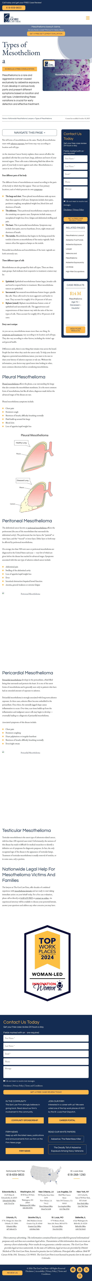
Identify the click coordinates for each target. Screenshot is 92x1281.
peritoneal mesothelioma (37, 527)
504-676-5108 (46, 1209)
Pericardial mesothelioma (11, 679)
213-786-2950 (64, 1209)
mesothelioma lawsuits (23, 891)
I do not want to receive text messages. (20, 1081)
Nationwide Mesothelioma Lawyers (21, 118)
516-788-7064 (83, 1206)
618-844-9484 (34, 1229)
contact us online (42, 898)
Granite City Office (34, 1226)
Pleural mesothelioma (10, 384)
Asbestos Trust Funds (74, 240)
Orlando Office (11, 1226)
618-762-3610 (80, 1229)
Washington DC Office (27, 1205)
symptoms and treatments (12, 334)
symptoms (38, 189)
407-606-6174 (11, 1229)
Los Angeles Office (64, 1206)
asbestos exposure (17, 143)
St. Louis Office (57, 1226)
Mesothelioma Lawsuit (75, 235)
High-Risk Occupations (75, 271)
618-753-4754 (9, 1203)
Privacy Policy (78, 209)
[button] (88, 18)
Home (4, 118)
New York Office (83, 1203)
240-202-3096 (28, 1208)
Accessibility (40, 1271)
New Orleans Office (46, 1206)
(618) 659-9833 (26, 898)
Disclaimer (68, 209)
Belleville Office (80, 1226)
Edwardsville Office (9, 1200)
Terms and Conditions (34, 1085)
